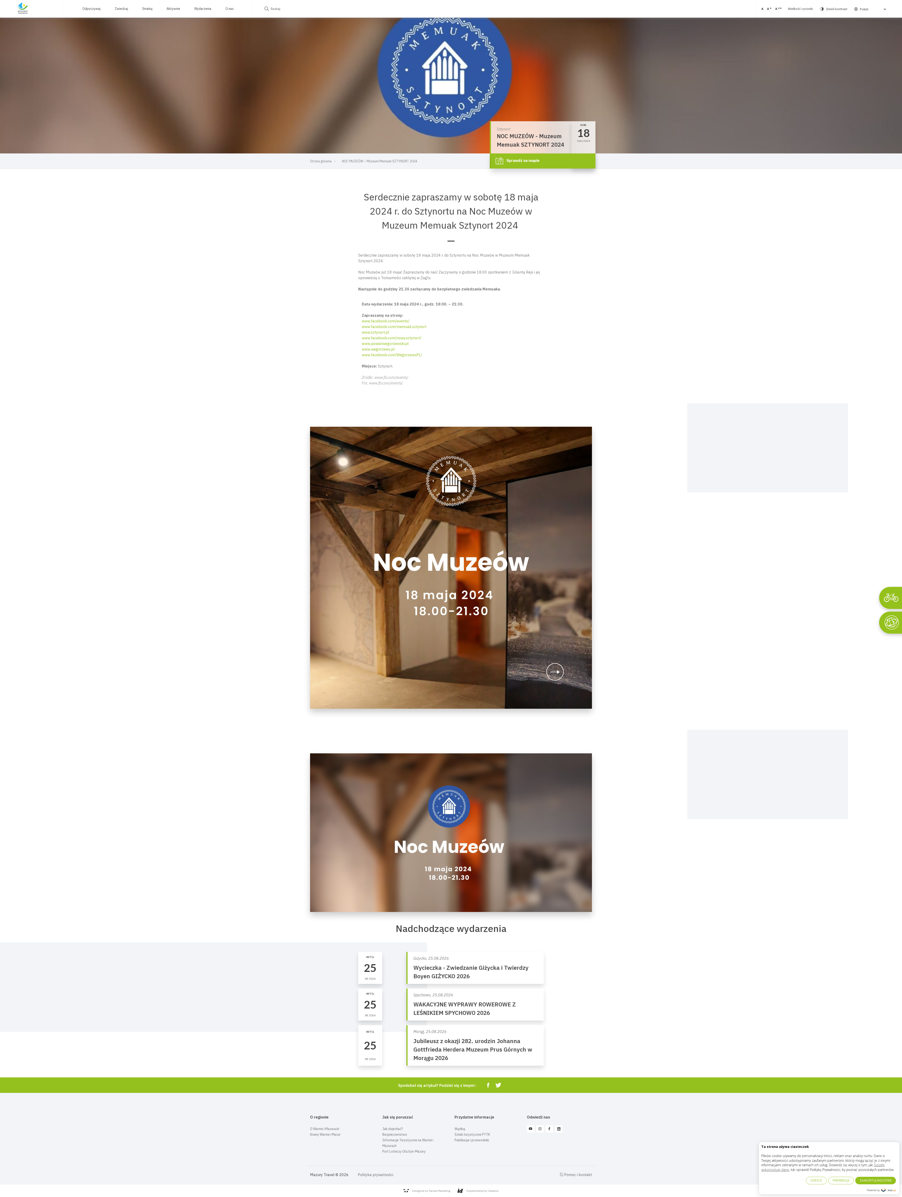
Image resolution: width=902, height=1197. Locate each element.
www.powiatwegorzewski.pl (385, 343)
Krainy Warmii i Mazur (325, 1134)
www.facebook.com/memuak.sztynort (394, 326)
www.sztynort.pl (375, 332)
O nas (230, 9)
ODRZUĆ (816, 1180)
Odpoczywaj (91, 9)
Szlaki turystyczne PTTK (472, 1134)
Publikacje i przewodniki (472, 1140)
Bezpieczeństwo (394, 1134)
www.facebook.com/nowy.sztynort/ (391, 338)
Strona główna (321, 161)
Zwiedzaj (121, 9)
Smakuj (147, 9)
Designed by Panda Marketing (431, 1191)
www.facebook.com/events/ (385, 321)
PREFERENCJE (841, 1180)
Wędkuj (460, 1129)
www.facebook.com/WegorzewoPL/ (392, 354)
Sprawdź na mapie (522, 160)
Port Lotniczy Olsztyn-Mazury (404, 1151)
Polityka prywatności (375, 1174)
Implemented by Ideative (482, 1191)
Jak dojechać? (392, 1129)
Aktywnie (173, 9)
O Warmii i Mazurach (324, 1129)
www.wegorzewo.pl (378, 349)
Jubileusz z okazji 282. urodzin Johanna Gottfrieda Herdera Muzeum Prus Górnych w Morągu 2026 (472, 1049)
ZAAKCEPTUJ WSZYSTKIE (875, 1180)
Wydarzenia (202, 9)
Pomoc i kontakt (577, 1174)
